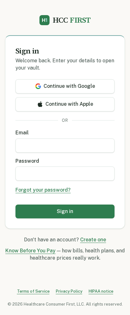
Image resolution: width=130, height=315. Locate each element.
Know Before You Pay (30, 251)
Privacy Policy (69, 291)
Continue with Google (69, 86)
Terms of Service (33, 291)
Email (22, 133)
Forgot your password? (43, 190)
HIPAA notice (101, 291)
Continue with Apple (69, 104)
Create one (93, 240)
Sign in (65, 211)
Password (27, 161)
